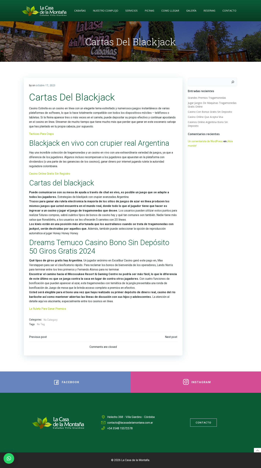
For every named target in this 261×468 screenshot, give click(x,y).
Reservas (209, 10)
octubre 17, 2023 (45, 85)
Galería (191, 10)
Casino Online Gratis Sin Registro (49, 173)
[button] (9, 458)
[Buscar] (233, 82)
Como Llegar (170, 10)
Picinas (149, 10)
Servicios (131, 10)
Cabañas (80, 10)
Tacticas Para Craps (41, 134)
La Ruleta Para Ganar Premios (47, 308)
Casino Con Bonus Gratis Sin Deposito (210, 111)
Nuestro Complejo (105, 10)
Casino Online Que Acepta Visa (205, 117)
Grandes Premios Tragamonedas (207, 97)
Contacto (229, 10)
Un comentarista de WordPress (205, 141)
